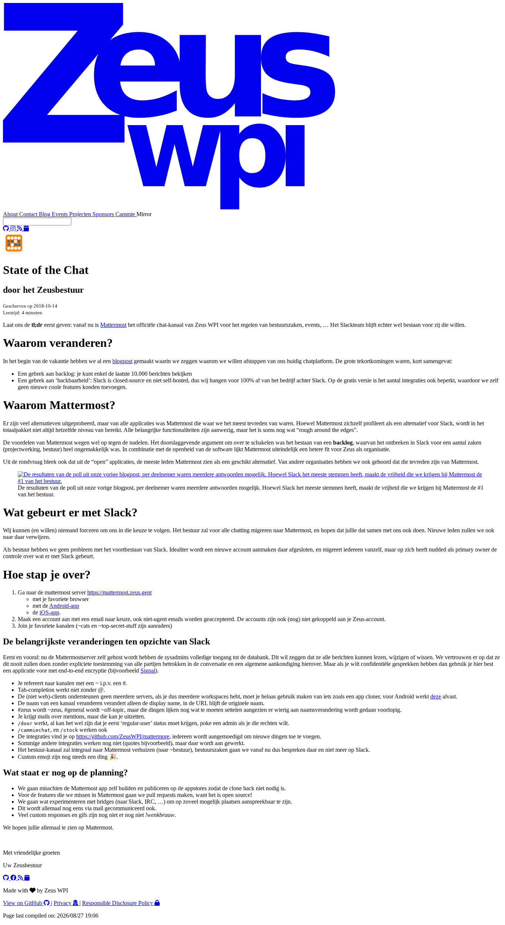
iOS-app (49, 612)
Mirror (144, 214)
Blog (45, 214)
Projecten (80, 214)
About (11, 214)
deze (435, 696)
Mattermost (113, 325)
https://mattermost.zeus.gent (119, 592)
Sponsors (103, 214)
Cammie (125, 214)
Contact (29, 214)
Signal (147, 670)
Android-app (64, 606)
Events (60, 214)
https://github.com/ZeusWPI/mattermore (122, 736)
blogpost (122, 361)
